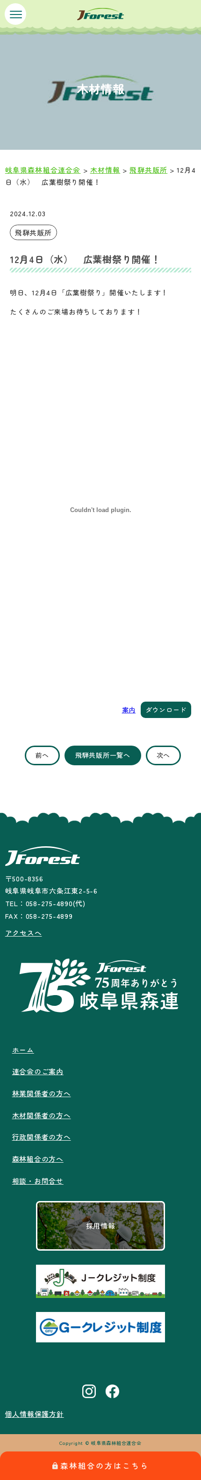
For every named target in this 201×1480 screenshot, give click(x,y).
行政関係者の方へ (41, 1137)
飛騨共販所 (33, 232)
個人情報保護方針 (34, 1414)
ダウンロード (166, 709)
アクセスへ (23, 933)
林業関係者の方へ (41, 1093)
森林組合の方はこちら (104, 1465)
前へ (42, 755)
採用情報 (100, 1226)
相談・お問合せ (38, 1181)
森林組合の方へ (38, 1159)
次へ (163, 755)
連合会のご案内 (38, 1071)
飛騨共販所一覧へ (102, 755)
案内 (129, 709)
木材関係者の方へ (41, 1115)
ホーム (23, 1050)
